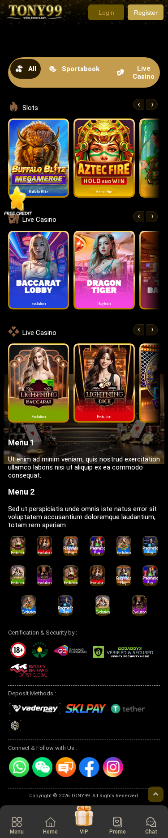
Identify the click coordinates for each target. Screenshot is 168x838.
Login (106, 12)
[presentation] (138, 104)
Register (146, 12)
